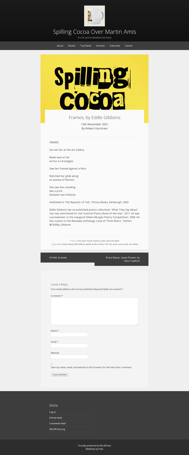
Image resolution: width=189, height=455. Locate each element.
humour (102, 244)
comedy (64, 244)
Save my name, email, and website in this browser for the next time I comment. (91, 367)
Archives (100, 45)
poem (115, 244)
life (107, 244)
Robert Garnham (96, 128)
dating (70, 244)
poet (120, 244)
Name (55, 330)
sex (130, 244)
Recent (71, 45)
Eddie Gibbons (79, 244)
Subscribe (115, 45)
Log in (52, 412)
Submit (128, 45)
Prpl (101, 448)
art (59, 244)
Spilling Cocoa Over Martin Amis (94, 31)
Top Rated (85, 45)
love (110, 244)
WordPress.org (57, 429)
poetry (103, 241)
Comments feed (57, 423)
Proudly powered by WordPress (94, 445)
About (60, 45)
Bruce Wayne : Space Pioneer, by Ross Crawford (123, 259)
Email (54, 341)
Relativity (90, 448)
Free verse (82, 241)
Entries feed (55, 417)
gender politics (92, 244)
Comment (57, 295)
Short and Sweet (113, 241)
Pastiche (96, 241)
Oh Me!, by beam (58, 257)
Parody (89, 241)
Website (55, 352)
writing (135, 244)
